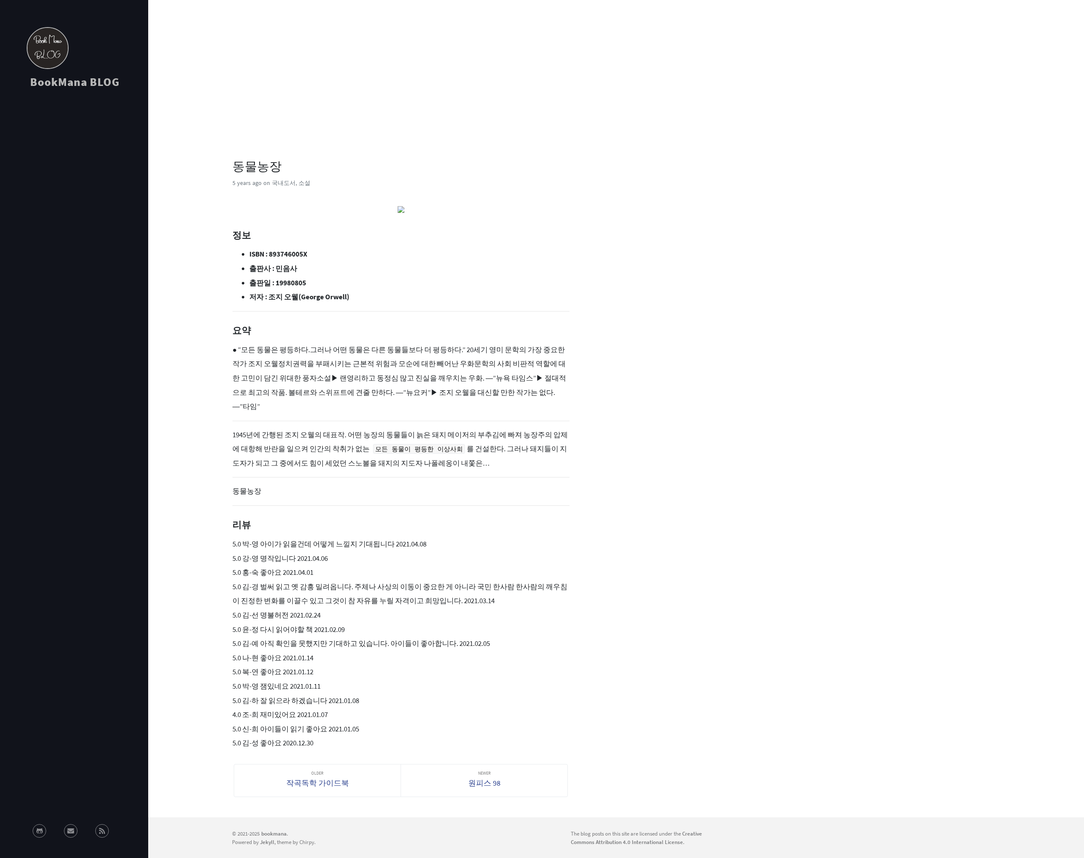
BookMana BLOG (74, 81)
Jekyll (267, 842)
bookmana (274, 833)
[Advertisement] (74, 171)
